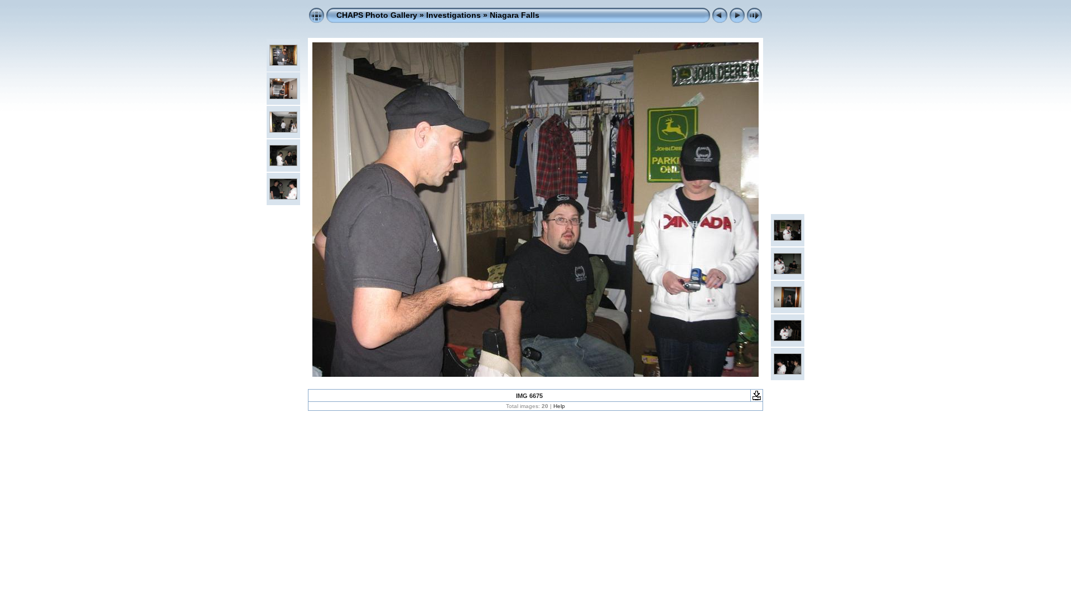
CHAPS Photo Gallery (376, 15)
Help (559, 406)
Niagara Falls (514, 15)
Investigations (453, 15)
